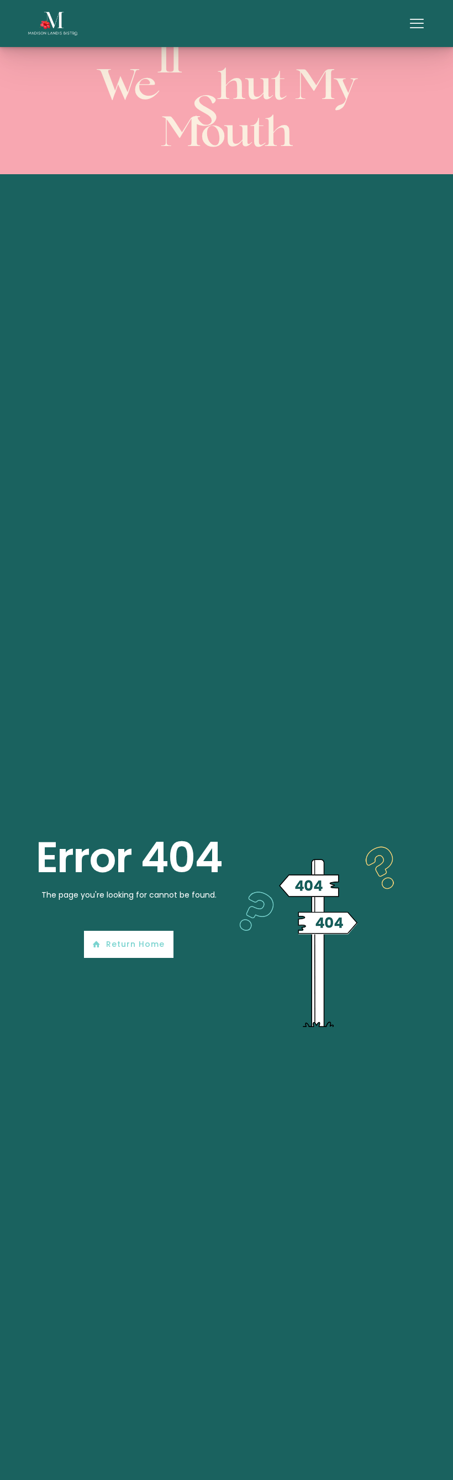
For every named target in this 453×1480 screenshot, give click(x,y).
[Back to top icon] (400, 1457)
